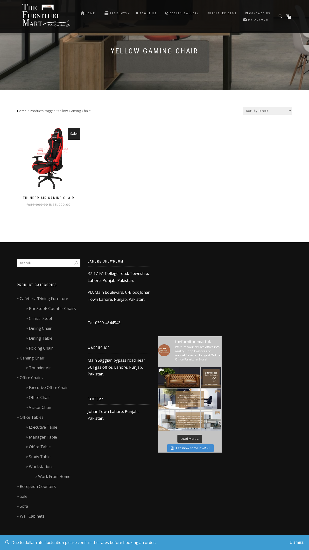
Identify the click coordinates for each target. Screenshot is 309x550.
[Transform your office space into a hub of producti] (168, 420)
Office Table (40, 446)
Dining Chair (40, 328)
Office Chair (39, 397)
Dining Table (40, 338)
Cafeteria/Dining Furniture (44, 298)
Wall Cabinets (32, 516)
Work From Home (54, 476)
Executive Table (43, 427)
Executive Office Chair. (49, 387)
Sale (23, 496)
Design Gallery (184, 13)
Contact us (259, 13)
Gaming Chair (32, 358)
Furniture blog (222, 13)
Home (90, 13)
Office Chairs (31, 377)
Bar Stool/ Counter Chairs (52, 308)
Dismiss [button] (297, 542)
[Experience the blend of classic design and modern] (168, 377)
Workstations (41, 466)
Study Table (39, 456)
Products (118, 13)
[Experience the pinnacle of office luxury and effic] (168, 399)
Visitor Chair (40, 407)
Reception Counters (38, 486)
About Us (148, 13)
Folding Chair (41, 348)
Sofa (24, 506)
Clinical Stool (40, 318)
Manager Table (43, 437)
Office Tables (31, 417)
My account (259, 19)
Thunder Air (40, 367)
